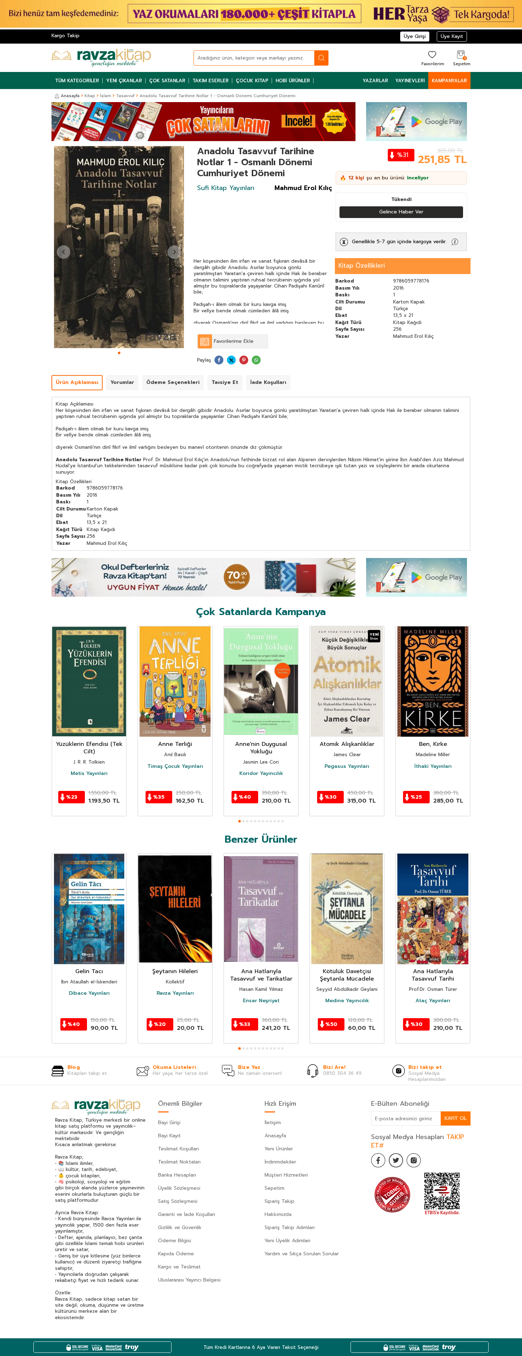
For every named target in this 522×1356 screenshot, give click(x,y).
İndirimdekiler (280, 1162)
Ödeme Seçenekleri (173, 382)
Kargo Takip (65, 35)
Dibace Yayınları (89, 993)
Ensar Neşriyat (261, 1001)
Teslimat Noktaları (179, 1162)
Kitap (90, 96)
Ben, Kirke (433, 744)
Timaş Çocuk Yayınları (175, 766)
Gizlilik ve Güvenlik (180, 1227)
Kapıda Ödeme (176, 1253)
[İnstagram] (414, 1160)
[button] (119, 353)
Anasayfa (70, 96)
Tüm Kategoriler (77, 80)
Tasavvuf (125, 96)
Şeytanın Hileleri (175, 971)
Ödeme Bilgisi (174, 1240)
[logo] (101, 57)
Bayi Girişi (169, 1122)
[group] (118, 247)
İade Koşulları (268, 382)
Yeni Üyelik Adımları (287, 1240)
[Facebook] (378, 1160)
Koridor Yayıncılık (261, 773)
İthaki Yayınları (433, 766)
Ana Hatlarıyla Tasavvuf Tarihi (433, 975)
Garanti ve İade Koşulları (186, 1214)
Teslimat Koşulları (178, 1149)
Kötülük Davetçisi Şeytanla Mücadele (347, 975)
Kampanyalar (449, 80)
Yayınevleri (410, 80)
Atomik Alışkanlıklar (347, 744)
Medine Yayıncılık (347, 1001)
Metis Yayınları (89, 773)
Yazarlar (375, 80)
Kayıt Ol (456, 1118)
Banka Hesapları (177, 1175)
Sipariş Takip (279, 1201)
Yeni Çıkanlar (124, 80)
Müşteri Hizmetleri (286, 1175)
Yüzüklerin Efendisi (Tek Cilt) (89, 748)
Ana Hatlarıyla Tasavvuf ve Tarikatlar (261, 975)
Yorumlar (122, 382)
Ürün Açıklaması (77, 382)
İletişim (273, 1122)
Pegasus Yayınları (347, 766)
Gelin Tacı (89, 971)
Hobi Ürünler (293, 80)
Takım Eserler (210, 80)
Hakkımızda (278, 1214)
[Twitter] (396, 1160)
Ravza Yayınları (175, 993)
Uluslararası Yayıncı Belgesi (189, 1280)
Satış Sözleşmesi (177, 1201)
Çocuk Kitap (252, 80)
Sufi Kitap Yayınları (225, 188)
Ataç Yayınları (432, 1001)
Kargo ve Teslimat (179, 1267)
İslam (105, 96)
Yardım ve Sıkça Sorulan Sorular (302, 1253)
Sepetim (274, 1188)
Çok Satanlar (167, 80)
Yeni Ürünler (279, 1149)
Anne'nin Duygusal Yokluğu (261, 748)
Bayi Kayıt (169, 1135)
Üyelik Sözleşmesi (179, 1188)
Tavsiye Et (225, 382)
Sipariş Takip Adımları (290, 1227)
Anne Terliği (175, 744)
